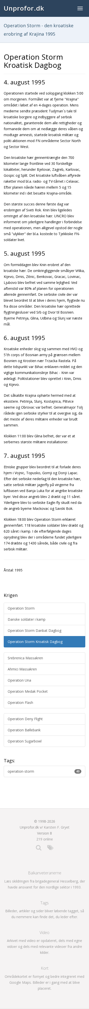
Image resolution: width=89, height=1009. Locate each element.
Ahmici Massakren (22, 669)
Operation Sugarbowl (25, 741)
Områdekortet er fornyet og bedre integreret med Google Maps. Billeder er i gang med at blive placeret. (44, 982)
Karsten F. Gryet (56, 827)
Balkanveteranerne (44, 873)
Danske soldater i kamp (26, 619)
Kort (44, 968)
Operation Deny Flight (25, 718)
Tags (44, 903)
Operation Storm (21, 608)
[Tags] (50, 848)
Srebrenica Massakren (25, 658)
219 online (44, 839)
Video (44, 932)
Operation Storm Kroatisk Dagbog (35, 641)
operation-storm (44, 771)
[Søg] (38, 848)
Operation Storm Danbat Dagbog (34, 630)
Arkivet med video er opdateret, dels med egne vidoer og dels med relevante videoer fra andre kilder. (44, 946)
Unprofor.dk (24, 8)
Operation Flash (20, 702)
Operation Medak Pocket (28, 691)
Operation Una (19, 680)
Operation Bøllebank (24, 730)
